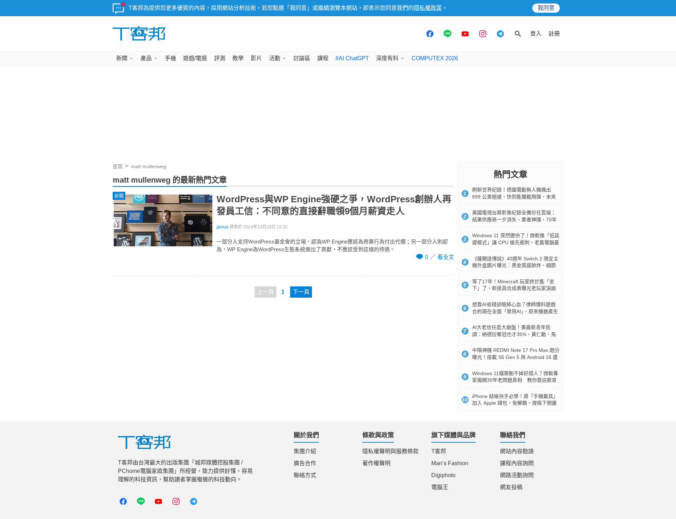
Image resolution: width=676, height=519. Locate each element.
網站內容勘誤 (517, 451)
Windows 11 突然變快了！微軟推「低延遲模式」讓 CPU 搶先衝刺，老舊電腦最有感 (515, 242)
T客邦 (438, 451)
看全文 (445, 257)
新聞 (121, 58)
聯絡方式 (305, 475)
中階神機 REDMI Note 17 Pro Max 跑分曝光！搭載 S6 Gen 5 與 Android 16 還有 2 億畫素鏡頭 (515, 357)
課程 (322, 58)
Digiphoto (443, 475)
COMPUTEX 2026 (435, 58)
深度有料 (387, 58)
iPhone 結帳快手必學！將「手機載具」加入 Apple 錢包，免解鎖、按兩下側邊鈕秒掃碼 (515, 403)
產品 (146, 58)
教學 (238, 58)
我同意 (546, 8)
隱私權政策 (428, 8)
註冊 (554, 34)
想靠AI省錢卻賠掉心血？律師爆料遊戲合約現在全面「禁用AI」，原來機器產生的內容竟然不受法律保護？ (515, 311)
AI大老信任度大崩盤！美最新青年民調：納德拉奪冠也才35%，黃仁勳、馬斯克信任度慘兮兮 (514, 334)
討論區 (301, 58)
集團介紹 (305, 451)
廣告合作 (305, 463)
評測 (219, 58)
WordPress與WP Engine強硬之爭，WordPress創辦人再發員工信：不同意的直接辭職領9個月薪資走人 (334, 205)
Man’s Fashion (449, 463)
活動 (274, 58)
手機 (170, 58)
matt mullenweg (148, 166)
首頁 (118, 166)
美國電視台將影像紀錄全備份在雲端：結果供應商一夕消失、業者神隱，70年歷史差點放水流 (514, 219)
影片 (256, 58)
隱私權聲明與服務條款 (390, 451)
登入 (536, 34)
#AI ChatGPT (352, 58)
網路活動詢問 (517, 475)
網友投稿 (511, 487)
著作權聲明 (376, 463)
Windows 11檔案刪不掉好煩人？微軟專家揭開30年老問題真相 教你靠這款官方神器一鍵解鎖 (515, 380)
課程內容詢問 (517, 463)
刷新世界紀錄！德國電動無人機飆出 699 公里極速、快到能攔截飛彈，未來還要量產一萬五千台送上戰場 (514, 196)
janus (223, 226)
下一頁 (301, 292)
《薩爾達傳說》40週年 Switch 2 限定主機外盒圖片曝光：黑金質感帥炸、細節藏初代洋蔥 (515, 265)
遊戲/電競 (195, 58)
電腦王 (439, 487)
